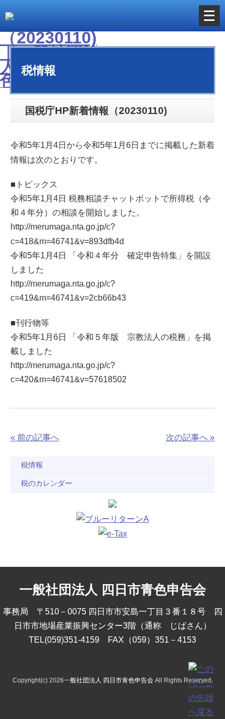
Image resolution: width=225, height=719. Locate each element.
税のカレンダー (46, 483)
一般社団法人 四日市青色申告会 (108, 680)
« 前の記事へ (34, 437)
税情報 (32, 465)
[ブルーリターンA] (112, 519)
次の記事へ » (190, 437)
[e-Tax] (112, 533)
